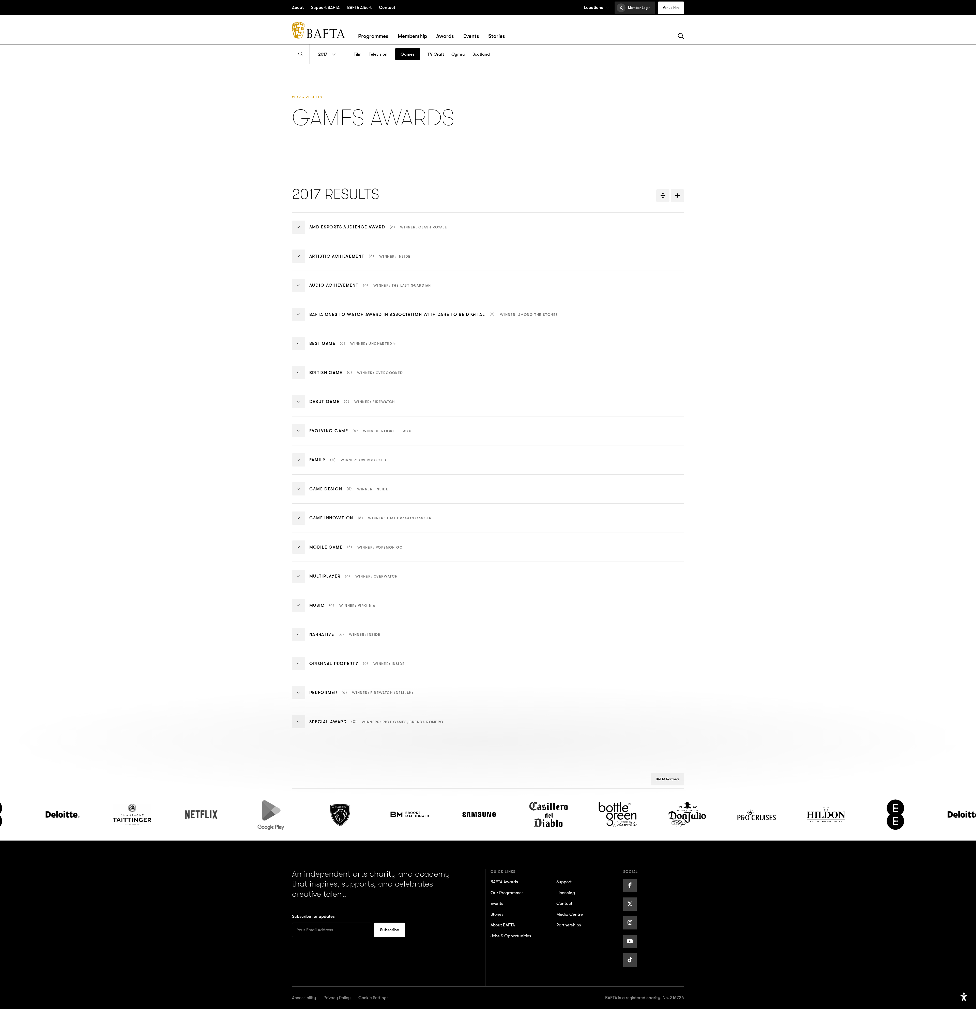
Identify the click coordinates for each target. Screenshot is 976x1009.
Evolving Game (361, 434)
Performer (361, 696)
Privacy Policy (337, 997)
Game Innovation (370, 522)
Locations (593, 7)
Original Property (357, 667)
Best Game (352, 347)
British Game (356, 376)
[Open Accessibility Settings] (964, 997)
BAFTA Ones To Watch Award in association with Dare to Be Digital (433, 318)
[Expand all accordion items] (662, 195)
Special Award (376, 725)
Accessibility (304, 997)
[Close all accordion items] (677, 195)
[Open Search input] (300, 54)
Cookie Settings (373, 997)
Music (342, 609)
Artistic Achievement (360, 260)
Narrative (344, 638)
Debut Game (352, 405)
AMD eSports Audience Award (378, 231)
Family (348, 464)
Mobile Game (356, 551)
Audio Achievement (370, 289)
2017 (322, 54)
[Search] (681, 36)
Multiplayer (353, 580)
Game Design (349, 493)
